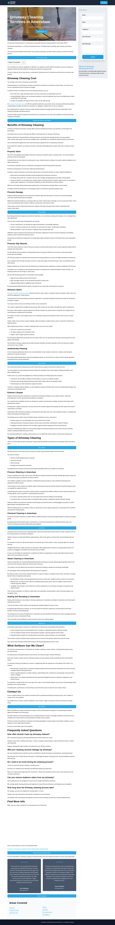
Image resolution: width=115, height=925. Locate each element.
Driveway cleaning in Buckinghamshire (18, 293)
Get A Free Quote (41, 896)
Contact (104, 2)
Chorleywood (17, 849)
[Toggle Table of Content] (22, 62)
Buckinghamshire (47, 912)
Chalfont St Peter (26, 849)
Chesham (10, 849)
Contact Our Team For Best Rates (42, 120)
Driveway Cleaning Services (17, 104)
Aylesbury (45, 909)
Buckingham (45, 914)
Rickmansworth (44, 849)
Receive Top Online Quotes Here (42, 852)
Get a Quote (41, 31)
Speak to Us (42, 623)
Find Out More (42, 212)
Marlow (44, 907)
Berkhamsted (35, 849)
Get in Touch (41, 363)
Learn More (42, 528)
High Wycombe (13, 912)
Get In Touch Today (42, 57)
